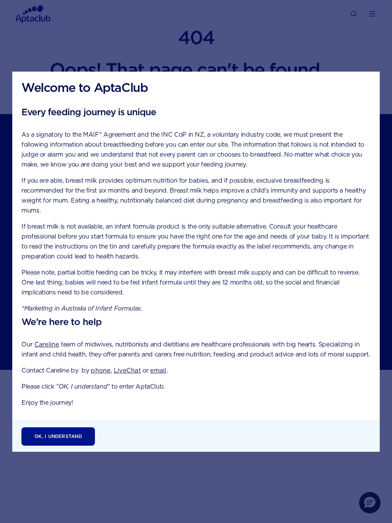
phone (100, 370)
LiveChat (127, 370)
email (158, 370)
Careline (46, 344)
